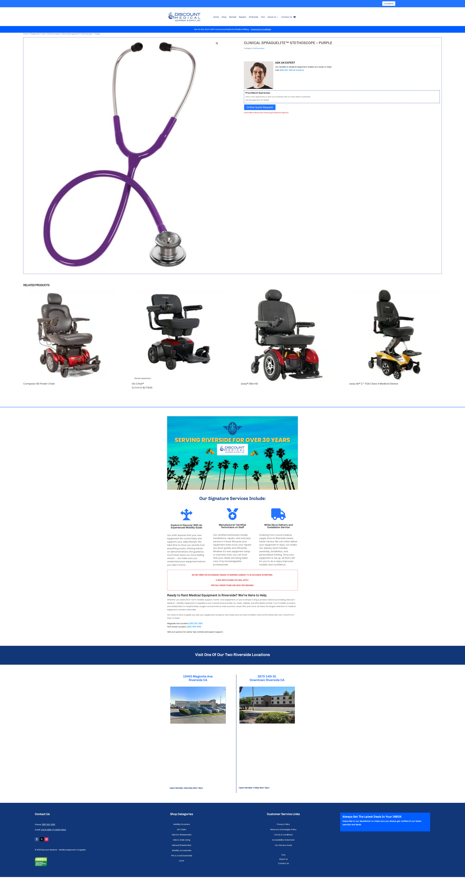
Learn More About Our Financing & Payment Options (266, 113)
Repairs (242, 17)
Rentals (232, 17)
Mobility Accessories (181, 850)
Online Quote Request (260, 107)
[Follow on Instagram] (46, 839)
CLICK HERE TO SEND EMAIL (53, 829)
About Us (271, 17)
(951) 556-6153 (194, 626)
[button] (217, 43)
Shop (224, 17)
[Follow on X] (42, 839)
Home (216, 17)
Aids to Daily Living (181, 840)
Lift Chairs (181, 829)
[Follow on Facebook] (37, 839)
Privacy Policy (283, 824)
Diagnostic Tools (37, 34)
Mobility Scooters (181, 824)
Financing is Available (261, 29)
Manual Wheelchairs (181, 845)
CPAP (181, 860)
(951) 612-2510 (196, 623)
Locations (388, 3)
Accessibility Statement (283, 840)
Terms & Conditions (283, 834)
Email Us (300, 70)
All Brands (253, 17)
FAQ (263, 17)
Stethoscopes (53, 34)
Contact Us (286, 17)
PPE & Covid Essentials (181, 855)
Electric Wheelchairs (181, 834)
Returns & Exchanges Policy (283, 829)
